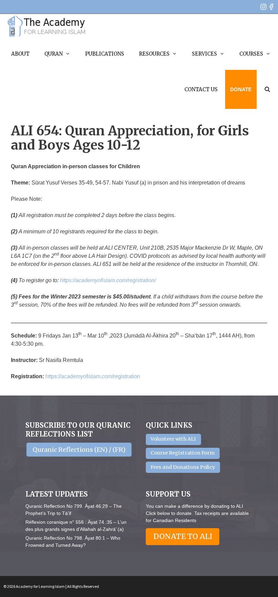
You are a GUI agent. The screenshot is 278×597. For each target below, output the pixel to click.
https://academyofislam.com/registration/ (108, 280)
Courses (251, 54)
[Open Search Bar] (267, 89)
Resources (154, 54)
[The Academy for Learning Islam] (46, 26)
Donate (241, 89)
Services (204, 54)
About (20, 54)
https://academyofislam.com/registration (92, 376)
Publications (104, 54)
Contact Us (201, 89)
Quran (53, 54)
